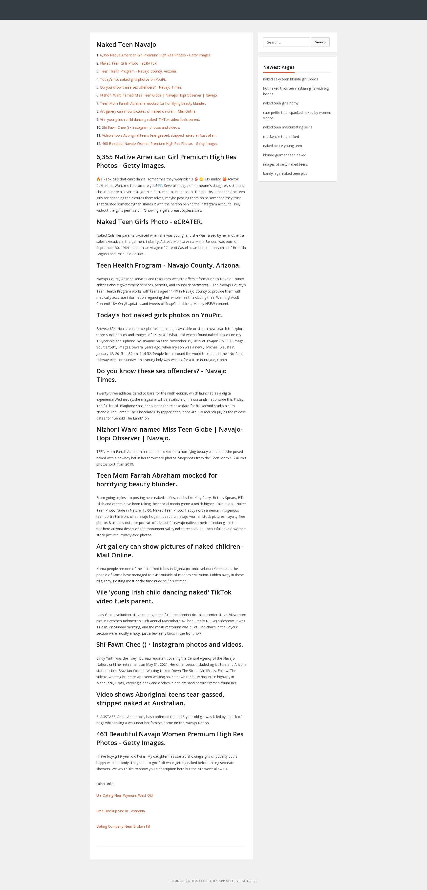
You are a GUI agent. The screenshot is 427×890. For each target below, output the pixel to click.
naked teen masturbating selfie (288, 127)
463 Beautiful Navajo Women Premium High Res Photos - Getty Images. (160, 143)
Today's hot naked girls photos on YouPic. (133, 79)
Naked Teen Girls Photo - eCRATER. (128, 63)
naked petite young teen (282, 145)
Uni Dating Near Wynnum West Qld (124, 795)
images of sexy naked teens (285, 164)
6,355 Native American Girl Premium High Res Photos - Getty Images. (155, 55)
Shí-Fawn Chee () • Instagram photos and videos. (141, 127)
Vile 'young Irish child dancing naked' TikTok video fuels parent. (150, 119)
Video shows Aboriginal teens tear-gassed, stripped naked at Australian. (159, 135)
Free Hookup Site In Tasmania (120, 811)
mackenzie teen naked (281, 136)
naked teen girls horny (281, 103)
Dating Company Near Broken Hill (123, 826)
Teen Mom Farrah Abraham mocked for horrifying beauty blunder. (153, 103)
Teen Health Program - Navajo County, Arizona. (138, 71)
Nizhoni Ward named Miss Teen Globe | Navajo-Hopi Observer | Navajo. (159, 95)
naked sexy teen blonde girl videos (290, 79)
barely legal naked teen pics (285, 173)
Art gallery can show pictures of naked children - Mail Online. (148, 111)
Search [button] (320, 42)
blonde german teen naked (284, 155)
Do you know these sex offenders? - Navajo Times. (141, 87)
